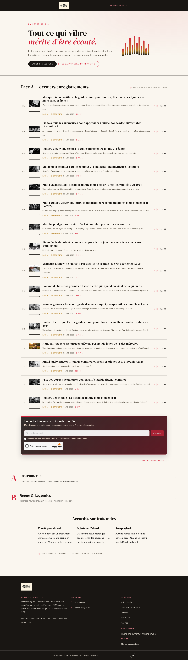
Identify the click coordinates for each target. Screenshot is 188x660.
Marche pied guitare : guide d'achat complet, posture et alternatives (86, 224)
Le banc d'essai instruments (78, 64)
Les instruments (118, 5)
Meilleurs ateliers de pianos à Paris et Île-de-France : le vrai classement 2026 (91, 264)
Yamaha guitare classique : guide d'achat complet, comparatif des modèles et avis (95, 304)
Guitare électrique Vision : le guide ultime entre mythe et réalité (83, 149)
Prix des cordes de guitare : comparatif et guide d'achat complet (84, 379)
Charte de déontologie (130, 607)
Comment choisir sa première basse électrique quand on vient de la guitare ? (92, 286)
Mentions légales (91, 655)
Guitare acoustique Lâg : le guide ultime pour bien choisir (79, 398)
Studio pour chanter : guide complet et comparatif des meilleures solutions (91, 167)
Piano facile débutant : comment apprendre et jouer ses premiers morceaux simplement (91, 244)
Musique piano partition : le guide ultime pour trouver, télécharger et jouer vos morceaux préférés (93, 99)
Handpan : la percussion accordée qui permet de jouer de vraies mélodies (90, 343)
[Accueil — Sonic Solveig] (64, 5)
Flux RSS (124, 623)
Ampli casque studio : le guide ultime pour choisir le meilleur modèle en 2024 (92, 185)
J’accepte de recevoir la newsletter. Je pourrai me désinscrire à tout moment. (57, 439)
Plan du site (126, 617)
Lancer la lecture (42, 64)
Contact (124, 612)
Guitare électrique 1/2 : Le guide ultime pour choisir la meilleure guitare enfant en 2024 (95, 324)
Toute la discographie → (153, 461)
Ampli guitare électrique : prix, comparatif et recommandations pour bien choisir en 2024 (95, 204)
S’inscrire (157, 433)
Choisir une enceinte (130, 644)
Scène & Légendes (81, 607)
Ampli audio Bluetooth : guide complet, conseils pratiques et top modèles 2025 (92, 361)
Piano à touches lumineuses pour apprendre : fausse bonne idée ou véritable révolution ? (91, 124)
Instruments (78, 602)
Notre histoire (126, 602)
